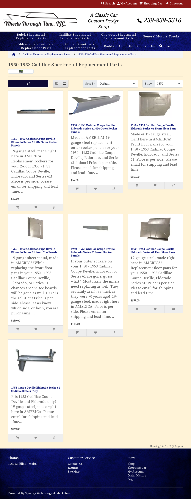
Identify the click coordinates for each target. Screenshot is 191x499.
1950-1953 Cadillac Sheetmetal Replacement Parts (107, 54)
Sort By (90, 83)
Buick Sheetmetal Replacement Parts (31, 36)
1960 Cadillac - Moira (22, 464)
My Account (136, 471)
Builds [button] (109, 46)
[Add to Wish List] (36, 207)
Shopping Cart (137, 468)
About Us (125, 46)
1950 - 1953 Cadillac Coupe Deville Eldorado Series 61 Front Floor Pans (153, 126)
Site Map (74, 471)
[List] (57, 84)
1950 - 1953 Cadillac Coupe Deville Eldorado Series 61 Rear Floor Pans (153, 250)
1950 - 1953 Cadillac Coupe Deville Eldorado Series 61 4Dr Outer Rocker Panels (94, 128)
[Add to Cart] (17, 207)
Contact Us (146, 46)
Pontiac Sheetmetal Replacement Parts (79, 46)
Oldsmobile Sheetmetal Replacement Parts (36, 46)
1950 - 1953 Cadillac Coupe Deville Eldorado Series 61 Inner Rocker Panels (93, 252)
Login (131, 479)
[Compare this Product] (54, 207)
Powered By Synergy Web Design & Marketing (39, 493)
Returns (73, 468)
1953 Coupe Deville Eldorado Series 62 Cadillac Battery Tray (35, 389)
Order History (137, 475)
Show (148, 83)
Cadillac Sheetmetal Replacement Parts (75, 36)
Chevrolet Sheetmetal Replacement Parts (118, 36)
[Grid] (64, 84)
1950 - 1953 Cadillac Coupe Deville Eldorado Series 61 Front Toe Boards (34, 250)
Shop (131, 464)
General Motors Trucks (161, 36)
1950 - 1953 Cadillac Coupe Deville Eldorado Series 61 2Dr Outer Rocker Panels (34, 142)
